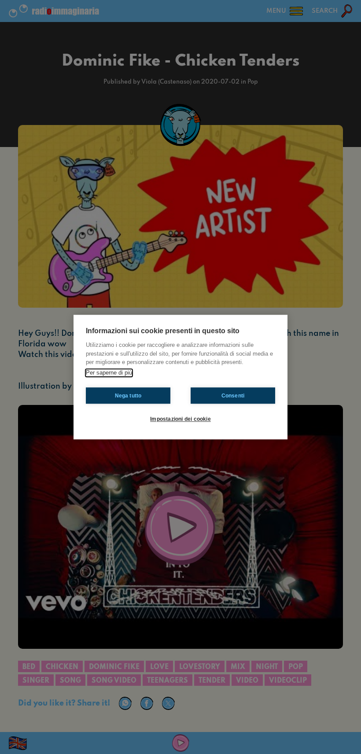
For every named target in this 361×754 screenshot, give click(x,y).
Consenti (233, 396)
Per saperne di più (109, 372)
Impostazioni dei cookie (180, 419)
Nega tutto (128, 396)
